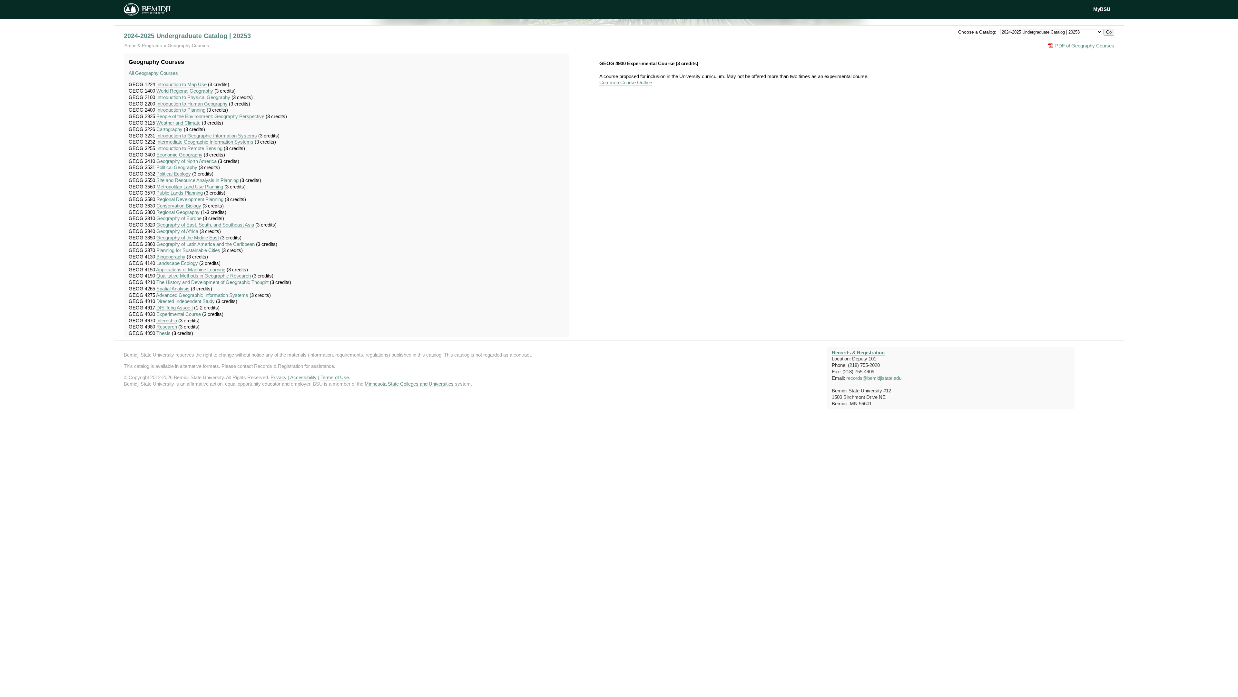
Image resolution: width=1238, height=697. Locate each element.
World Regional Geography (184, 91)
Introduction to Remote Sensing (189, 148)
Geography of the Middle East (187, 237)
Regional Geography (178, 212)
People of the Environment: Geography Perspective (210, 116)
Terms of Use (334, 377)
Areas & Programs (143, 45)
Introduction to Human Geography (192, 103)
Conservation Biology (178, 205)
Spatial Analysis (173, 288)
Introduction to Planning (180, 110)
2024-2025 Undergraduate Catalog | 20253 (187, 35)
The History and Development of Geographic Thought (212, 282)
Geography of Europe (178, 218)
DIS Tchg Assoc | (174, 307)
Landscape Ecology (177, 263)
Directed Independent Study (185, 301)
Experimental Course (178, 314)
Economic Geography (179, 154)
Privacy (278, 377)
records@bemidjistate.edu (873, 378)
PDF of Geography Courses (1084, 45)
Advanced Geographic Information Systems (202, 295)
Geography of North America (186, 161)
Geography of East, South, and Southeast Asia (205, 224)
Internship (166, 320)
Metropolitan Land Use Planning (189, 186)
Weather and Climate (178, 123)
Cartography (169, 129)
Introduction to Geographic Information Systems (206, 135)
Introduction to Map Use (181, 84)
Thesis (163, 333)
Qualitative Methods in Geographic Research (203, 275)
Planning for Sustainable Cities (188, 250)
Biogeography (170, 256)
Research (166, 326)
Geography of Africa (177, 231)
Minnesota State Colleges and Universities (409, 384)
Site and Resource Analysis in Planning (197, 180)
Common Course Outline (625, 82)
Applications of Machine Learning (190, 269)
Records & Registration (858, 352)
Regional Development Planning (189, 199)
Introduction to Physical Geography (193, 97)
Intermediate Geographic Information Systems (204, 142)
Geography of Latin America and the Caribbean (205, 244)
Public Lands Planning (179, 193)
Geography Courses (188, 45)
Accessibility (303, 377)
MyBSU (1101, 9)
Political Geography (176, 167)
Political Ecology (173, 174)
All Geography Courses (153, 73)
